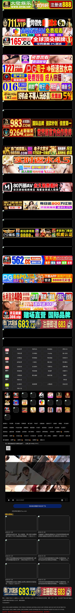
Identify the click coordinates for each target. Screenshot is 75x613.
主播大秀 (50, 427)
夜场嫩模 (18, 431)
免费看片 (55, 436)
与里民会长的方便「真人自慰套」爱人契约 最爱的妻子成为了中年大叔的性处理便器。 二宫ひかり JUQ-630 (21, 536)
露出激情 (34, 375)
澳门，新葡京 (47, 436)
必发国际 (24, 431)
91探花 (34, 362)
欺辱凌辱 (19, 362)
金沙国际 (40, 436)
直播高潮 (26, 427)
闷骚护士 (65, 371)
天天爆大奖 (33, 436)
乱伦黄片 (63, 427)
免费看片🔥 (59, 431)
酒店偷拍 (44, 427)
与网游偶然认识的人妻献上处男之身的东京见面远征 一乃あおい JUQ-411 (21, 582)
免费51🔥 (12, 436)
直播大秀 (68, 436)
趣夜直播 (12, 431)
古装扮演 (19, 366)
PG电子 (36, 423)
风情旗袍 (19, 371)
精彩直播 (32, 427)
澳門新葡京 (45, 431)
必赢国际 (5, 427)
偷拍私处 (5, 431)
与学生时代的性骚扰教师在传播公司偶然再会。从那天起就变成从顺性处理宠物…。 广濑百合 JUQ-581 (53, 559)
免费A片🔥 (20, 440)
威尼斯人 (5, 423)
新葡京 (60, 423)
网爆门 (65, 375)
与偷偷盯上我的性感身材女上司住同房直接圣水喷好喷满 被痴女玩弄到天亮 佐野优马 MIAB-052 (53, 535)
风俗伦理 (65, 384)
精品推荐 (19, 349)
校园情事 (34, 384)
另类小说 (19, 388)
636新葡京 (66, 431)
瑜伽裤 (50, 371)
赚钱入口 (42, 440)
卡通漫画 (19, 375)
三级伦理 (19, 353)
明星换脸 (34, 371)
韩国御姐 (34, 358)
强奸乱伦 (34, 349)
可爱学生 (49, 366)
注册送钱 (42, 423)
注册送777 (48, 423)
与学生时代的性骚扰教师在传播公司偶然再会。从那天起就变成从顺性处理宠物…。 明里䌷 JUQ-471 (53, 583)
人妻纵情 (49, 384)
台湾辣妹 (19, 358)
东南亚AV (65, 358)
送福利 (55, 423)
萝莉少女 (65, 349)
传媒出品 (19, 379)
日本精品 (34, 353)
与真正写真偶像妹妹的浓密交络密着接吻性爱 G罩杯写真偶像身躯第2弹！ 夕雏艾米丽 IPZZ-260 (21, 559)
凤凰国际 (12, 427)
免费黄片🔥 (35, 440)
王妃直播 (57, 427)
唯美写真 (49, 375)
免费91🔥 (13, 440)
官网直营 (23, 423)
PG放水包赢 (19, 427)
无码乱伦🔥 (19, 436)
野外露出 (65, 362)
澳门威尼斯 (6, 440)
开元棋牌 (17, 423)
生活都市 (19, 384)
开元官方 (26, 436)
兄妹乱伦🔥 (28, 440)
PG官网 (11, 423)
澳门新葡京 (31, 431)
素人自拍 (65, 353)
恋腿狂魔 (65, 366)
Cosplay (50, 353)
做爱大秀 (61, 436)
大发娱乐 (38, 431)
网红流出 (49, 362)
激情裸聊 (5, 436)
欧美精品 (49, 349)
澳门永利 (30, 423)
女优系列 (34, 366)
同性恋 (65, 379)
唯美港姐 (49, 358)
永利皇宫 (52, 431)
